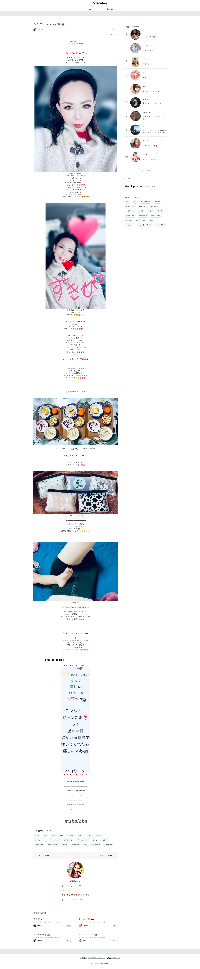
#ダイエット (67, 786)
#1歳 (83, 804)
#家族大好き (76, 781)
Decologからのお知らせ (145, 186)
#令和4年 (80, 800)
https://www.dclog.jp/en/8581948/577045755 (75, 449)
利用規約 (83, 958)
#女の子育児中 (156, 215)
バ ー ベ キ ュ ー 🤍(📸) (88, 935)
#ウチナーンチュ (40, 840)
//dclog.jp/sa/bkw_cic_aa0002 (76, 633)
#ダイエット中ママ (75, 786)
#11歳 (72, 804)
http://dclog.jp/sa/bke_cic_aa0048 (76, 607)
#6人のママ (130, 225)
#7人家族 (69, 781)
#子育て (149, 211)
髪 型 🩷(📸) (38, 919)
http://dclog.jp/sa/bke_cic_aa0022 (76, 520)
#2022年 (75, 800)
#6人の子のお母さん (144, 225)
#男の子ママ (75, 790)
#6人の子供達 (160, 225)
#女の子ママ (82, 790)
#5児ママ (68, 790)
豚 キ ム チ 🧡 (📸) (86, 919)
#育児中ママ (80, 795)
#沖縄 (70, 809)
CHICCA (75, 881)
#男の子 (157, 201)
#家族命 (82, 781)
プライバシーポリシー (96, 958)
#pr (127, 201)
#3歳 (79, 804)
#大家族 (129, 220)
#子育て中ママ (72, 795)
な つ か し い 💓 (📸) (41, 935)
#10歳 (75, 804)
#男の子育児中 (140, 220)
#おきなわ (154, 206)
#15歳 (68, 804)
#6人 (151, 220)
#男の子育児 (143, 206)
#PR (135, 201)
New (90, 9)
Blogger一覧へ (145, 171)
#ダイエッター (84, 786)
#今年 (70, 800)
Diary (115, 30)
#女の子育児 (143, 215)
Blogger (110, 9)
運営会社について (113, 958)
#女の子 (159, 211)
